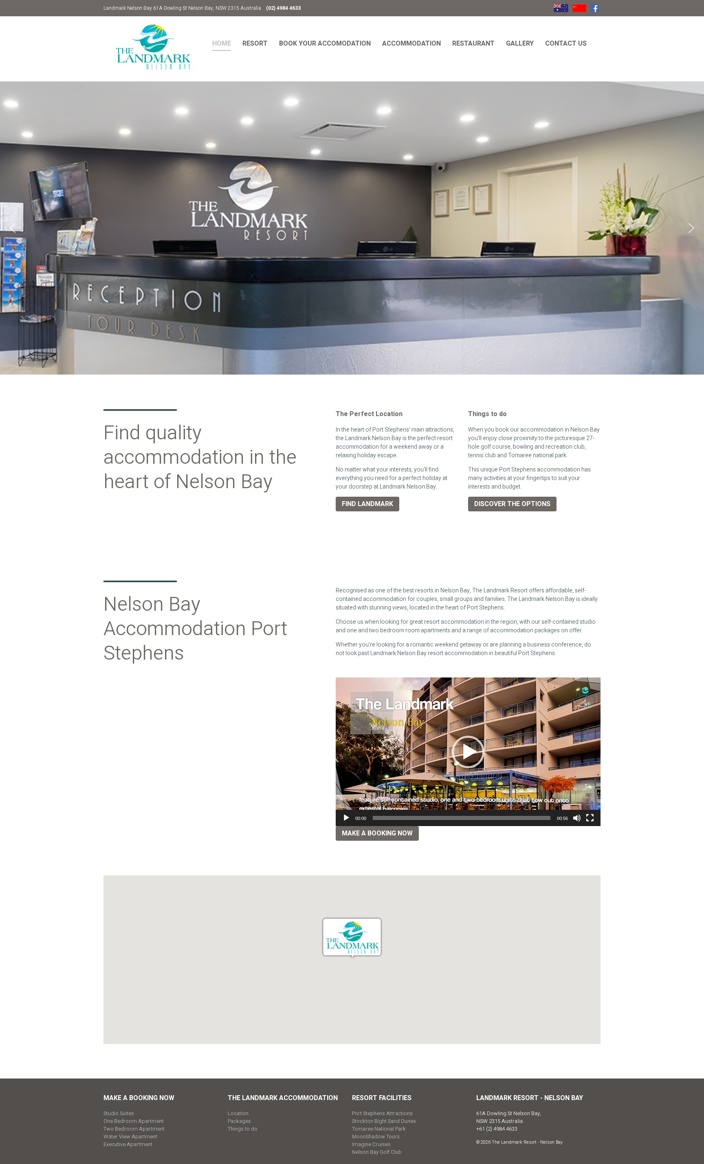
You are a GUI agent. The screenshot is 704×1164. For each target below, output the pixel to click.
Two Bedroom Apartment (134, 1129)
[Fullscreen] (590, 818)
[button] (12, 228)
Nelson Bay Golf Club (377, 1152)
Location (238, 1113)
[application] (468, 751)
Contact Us (566, 43)
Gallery (520, 43)
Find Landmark (367, 504)
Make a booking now (377, 833)
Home (221, 43)
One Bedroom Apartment (133, 1121)
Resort (255, 43)
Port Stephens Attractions (382, 1113)
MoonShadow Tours (376, 1136)
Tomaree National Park (379, 1129)
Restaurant (473, 43)
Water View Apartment (130, 1136)
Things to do (242, 1129)
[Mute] (577, 818)
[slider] (461, 818)
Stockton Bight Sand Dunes (384, 1121)
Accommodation (411, 43)
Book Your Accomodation (325, 43)
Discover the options (512, 504)
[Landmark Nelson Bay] (153, 46)
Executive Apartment (127, 1144)
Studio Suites (118, 1113)
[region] (352, 228)
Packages (239, 1121)
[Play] (346, 818)
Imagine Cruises (371, 1144)
